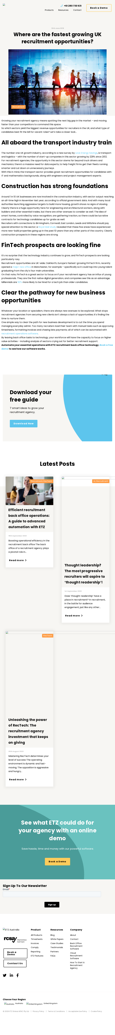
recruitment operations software (19, 333)
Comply (35, 947)
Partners (54, 951)
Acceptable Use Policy (77, 1011)
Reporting (35, 951)
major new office (21, 267)
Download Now (24, 423)
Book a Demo (99, 8)
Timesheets (36, 939)
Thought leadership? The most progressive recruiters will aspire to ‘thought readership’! (85, 574)
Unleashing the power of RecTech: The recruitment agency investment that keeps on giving (28, 731)
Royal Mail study (47, 227)
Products (49, 10)
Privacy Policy (38, 1011)
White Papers (56, 939)
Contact (77, 10)
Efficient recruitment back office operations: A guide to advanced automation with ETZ (29, 518)
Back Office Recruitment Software (76, 946)
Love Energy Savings (86, 153)
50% (20, 282)
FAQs (52, 955)
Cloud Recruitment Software (76, 956)
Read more (16, 560)
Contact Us (15, 963)
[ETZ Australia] (10, 4)
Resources (63, 10)
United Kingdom (50, 1003)
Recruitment (18, 106)
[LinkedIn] (11, 975)
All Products (36, 935)
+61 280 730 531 (72, 5)
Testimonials (56, 947)
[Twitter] (4, 975)
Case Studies (56, 943)
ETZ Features (37, 955)
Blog (52, 935)
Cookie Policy (96, 1011)
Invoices (35, 943)
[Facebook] (17, 975)
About (73, 935)
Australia (19, 1003)
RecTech (47, 481)
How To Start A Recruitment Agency (77, 965)
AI (94, 481)
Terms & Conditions (56, 1011)
